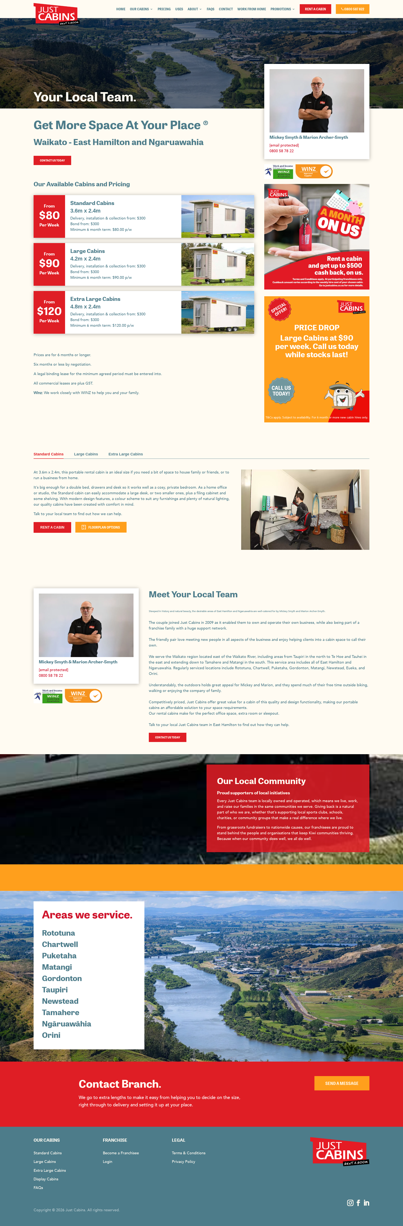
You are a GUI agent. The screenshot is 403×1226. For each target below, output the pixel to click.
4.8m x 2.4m (85, 306)
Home (120, 9)
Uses (179, 9)
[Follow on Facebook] (358, 1203)
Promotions (281, 9)
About (193, 9)
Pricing (164, 9)
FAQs (210, 9)
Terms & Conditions (188, 1153)
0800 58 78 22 (282, 151)
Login (107, 1161)
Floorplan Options (104, 527)
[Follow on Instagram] (350, 1203)
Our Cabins (139, 9)
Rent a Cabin (52, 527)
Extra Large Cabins (95, 299)
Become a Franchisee (121, 1153)
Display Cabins (46, 1179)
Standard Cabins (92, 203)
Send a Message (342, 1083)
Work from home (251, 9)
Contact (226, 9)
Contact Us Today (52, 160)
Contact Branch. (120, 1084)
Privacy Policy (183, 1161)
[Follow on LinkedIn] (366, 1203)
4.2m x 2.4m (85, 258)
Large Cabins (87, 251)
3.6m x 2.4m (85, 211)
